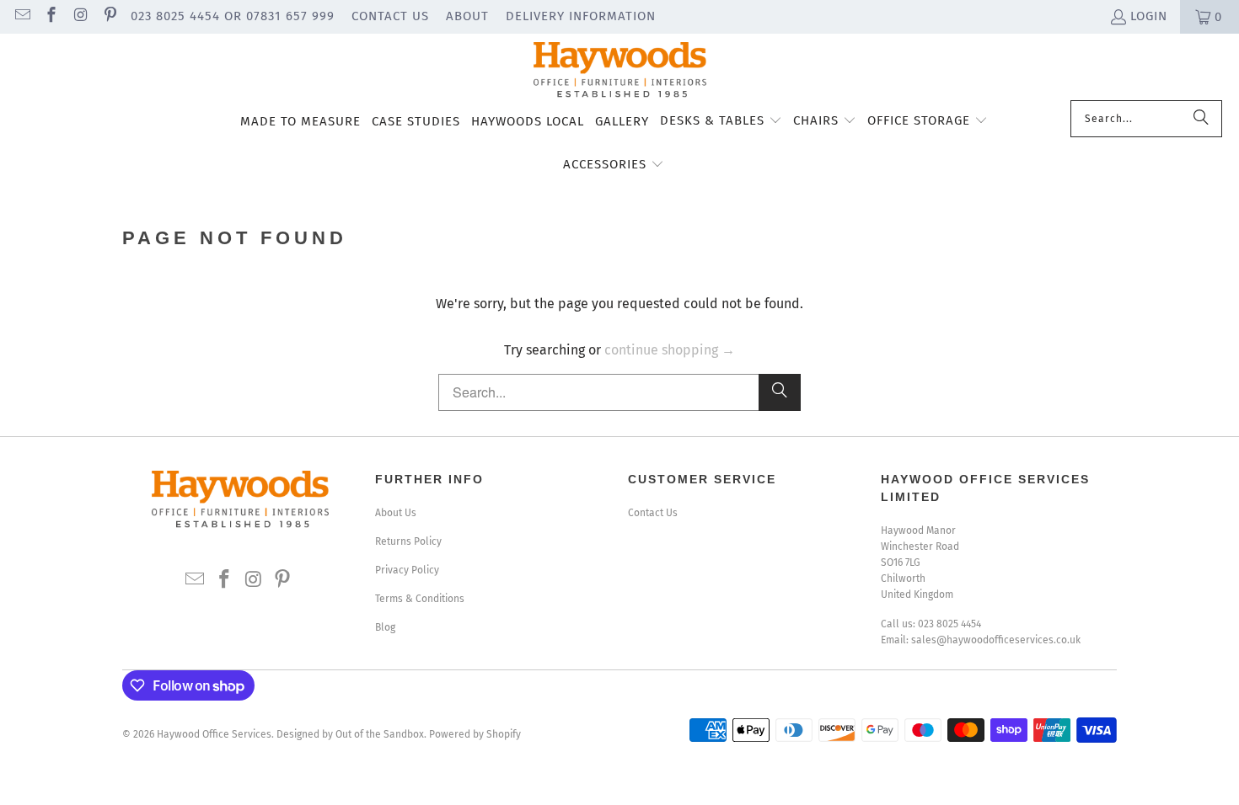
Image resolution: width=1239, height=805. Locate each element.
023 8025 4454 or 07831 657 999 (233, 16)
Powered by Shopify (475, 734)
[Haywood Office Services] (620, 71)
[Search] (1201, 118)
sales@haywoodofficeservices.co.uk (996, 640)
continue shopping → (669, 350)
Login (1148, 16)
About (467, 16)
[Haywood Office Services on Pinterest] (109, 16)
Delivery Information (581, 16)
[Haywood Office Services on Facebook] (51, 16)
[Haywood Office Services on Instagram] (79, 16)
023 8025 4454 (949, 624)
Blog (385, 627)
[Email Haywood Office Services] (21, 16)
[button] (721, 122)
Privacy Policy (407, 570)
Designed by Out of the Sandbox (350, 734)
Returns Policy (408, 541)
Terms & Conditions (419, 599)
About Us (395, 513)
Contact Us (390, 16)
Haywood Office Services (214, 734)
